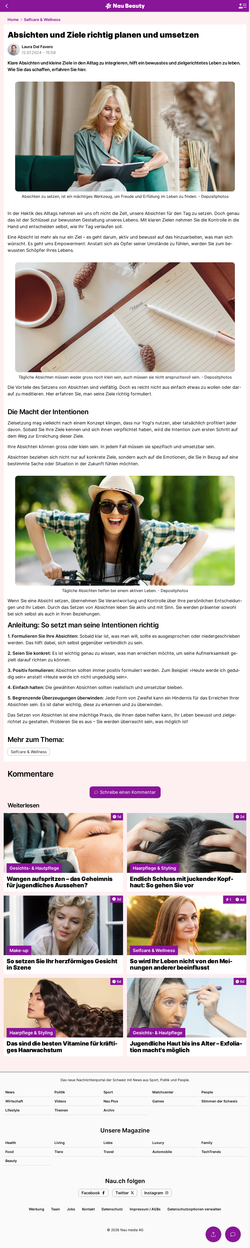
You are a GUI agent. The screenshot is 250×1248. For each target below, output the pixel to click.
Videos (60, 1101)
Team (55, 1209)
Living (59, 1143)
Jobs (71, 1209)
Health (10, 1143)
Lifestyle (12, 1110)
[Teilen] (213, 1234)
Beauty (11, 1161)
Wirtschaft (14, 1101)
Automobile (162, 1152)
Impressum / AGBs (145, 1209)
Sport (108, 1092)
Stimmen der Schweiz (219, 1101)
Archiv (109, 1110)
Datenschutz (112, 1209)
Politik (59, 1092)
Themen (61, 1110)
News (10, 1092)
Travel (109, 1152)
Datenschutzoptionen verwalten (194, 1209)
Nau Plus (111, 1101)
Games (158, 1101)
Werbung (36, 1209)
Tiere (58, 1152)
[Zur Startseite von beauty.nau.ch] (125, 6)
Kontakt (88, 1209)
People (207, 1092)
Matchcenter (163, 1092)
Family (206, 1143)
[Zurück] (6, 6)
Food (9, 1152)
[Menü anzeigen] (242, 6)
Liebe (108, 1143)
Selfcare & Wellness (42, 19)
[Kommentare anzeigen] (233, 1234)
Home (13, 19)
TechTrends (211, 1152)
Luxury (158, 1143)
